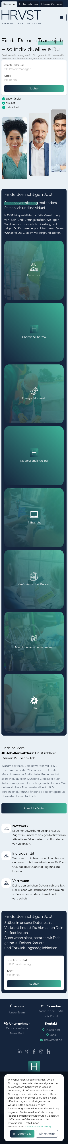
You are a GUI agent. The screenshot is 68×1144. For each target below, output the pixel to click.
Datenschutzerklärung (38, 1126)
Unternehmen (28, 4)
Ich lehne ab (47, 1133)
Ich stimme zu (22, 1133)
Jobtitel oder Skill (14, 65)
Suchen (34, 88)
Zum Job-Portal (34, 808)
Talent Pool (17, 1033)
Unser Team (17, 1012)
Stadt (7, 76)
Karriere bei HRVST (50, 1011)
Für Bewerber (51, 1006)
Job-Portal (51, 1016)
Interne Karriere (51, 4)
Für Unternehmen (17, 1023)
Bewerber (9, 4)
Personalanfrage (17, 1028)
